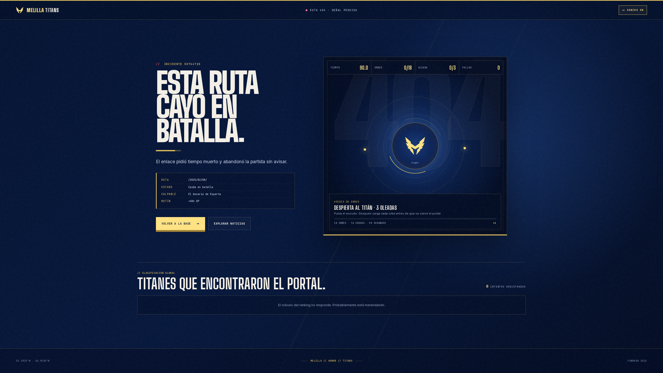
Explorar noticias (229, 223)
